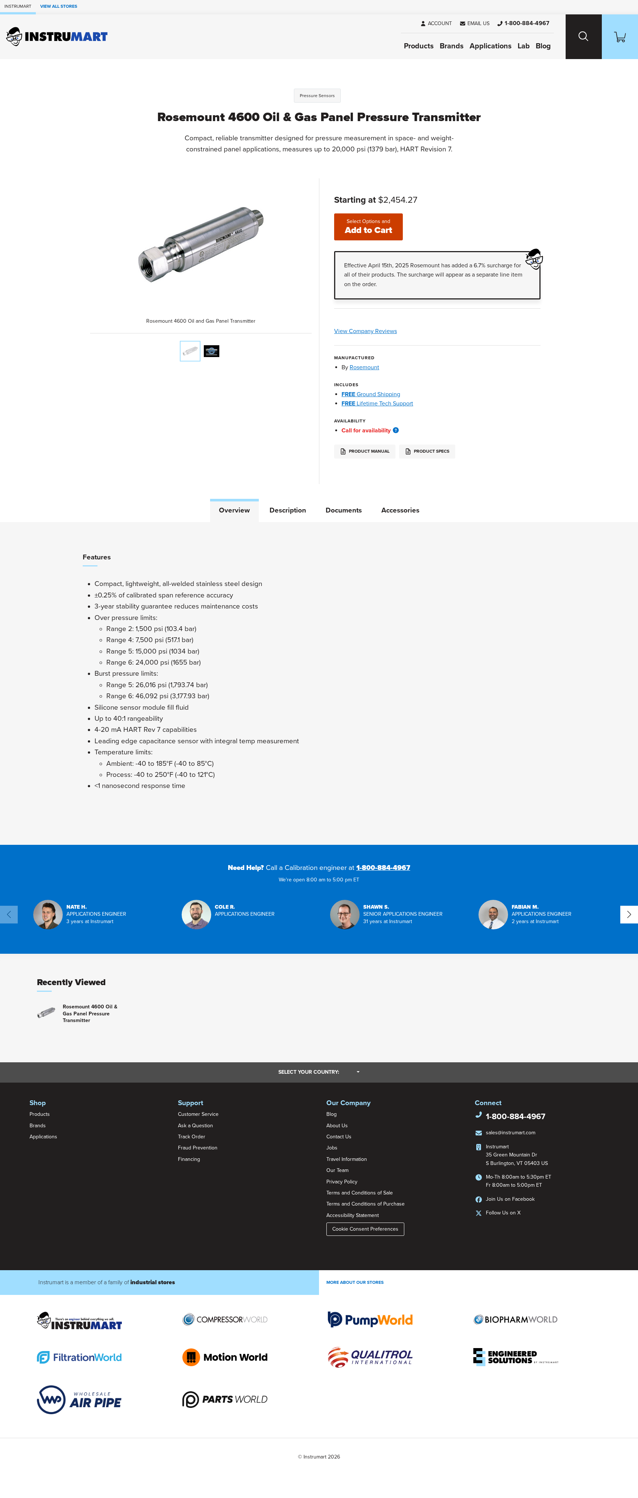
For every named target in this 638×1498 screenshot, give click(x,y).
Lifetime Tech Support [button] (377, 403)
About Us (337, 1125)
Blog (543, 46)
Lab (524, 46)
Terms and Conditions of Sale (359, 1193)
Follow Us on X (503, 1213)
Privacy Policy (341, 1182)
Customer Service (198, 1114)
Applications (491, 46)
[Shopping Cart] (620, 36)
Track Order (191, 1137)
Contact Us (338, 1137)
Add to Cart (368, 227)
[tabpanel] (319, 683)
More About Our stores (355, 1282)
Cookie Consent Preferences (365, 1229)
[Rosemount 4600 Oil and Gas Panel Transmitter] (190, 351)
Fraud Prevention (197, 1148)
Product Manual (369, 451)
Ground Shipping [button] (371, 394)
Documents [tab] (344, 510)
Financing (189, 1159)
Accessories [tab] (400, 510)
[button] (474, 24)
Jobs (331, 1148)
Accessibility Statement (352, 1215)
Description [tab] (288, 510)
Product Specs (431, 451)
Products (419, 46)
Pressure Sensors (317, 95)
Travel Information (346, 1159)
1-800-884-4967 (383, 868)
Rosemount (364, 367)
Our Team (337, 1170)
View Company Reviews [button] (382, 331)
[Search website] (584, 36)
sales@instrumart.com (510, 1133)
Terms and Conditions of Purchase (365, 1204)
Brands (452, 46)
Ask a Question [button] (195, 1125)
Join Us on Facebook (510, 1199)
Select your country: (319, 1072)
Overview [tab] (234, 510)
